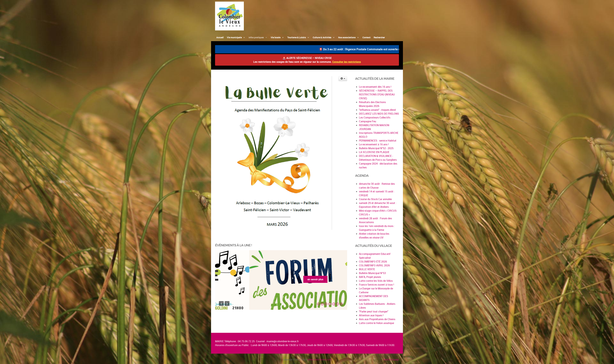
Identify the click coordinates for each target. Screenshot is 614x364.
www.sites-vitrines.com (319, 359)
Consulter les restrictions (346, 62)
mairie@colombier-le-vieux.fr (283, 341)
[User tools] (342, 78)
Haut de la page (391, 359)
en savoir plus (281, 279)
